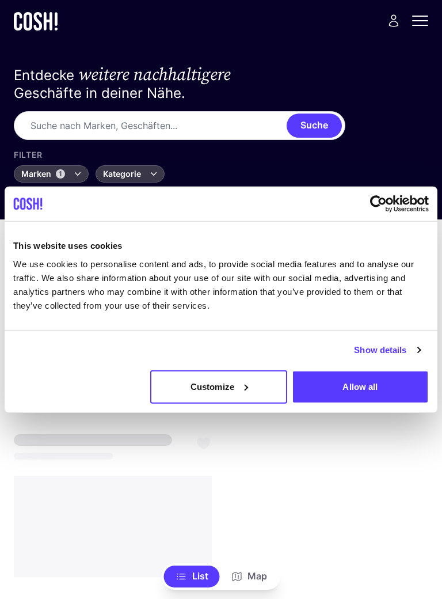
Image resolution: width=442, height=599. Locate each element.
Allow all (360, 386)
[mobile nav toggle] (423, 20)
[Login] (393, 20)
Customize (212, 386)
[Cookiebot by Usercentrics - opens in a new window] (378, 204)
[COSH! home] (36, 21)
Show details (380, 350)
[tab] (192, 576)
